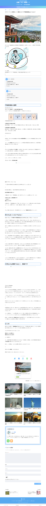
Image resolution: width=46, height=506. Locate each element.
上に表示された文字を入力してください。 (12, 479)
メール (6, 468)
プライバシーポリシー (29, 505)
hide (12, 79)
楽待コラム (39, 380)
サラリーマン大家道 (33, 380)
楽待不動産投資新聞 (27, 4)
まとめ (7, 85)
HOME (23, 499)
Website (11, 442)
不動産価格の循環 (9, 81)
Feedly (8, 442)
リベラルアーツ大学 (19, 4)
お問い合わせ (40, 505)
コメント (7, 452)
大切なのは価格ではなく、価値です (12, 84)
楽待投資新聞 (17, 505)
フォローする (18, 375)
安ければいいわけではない (11, 95)
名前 (6, 464)
